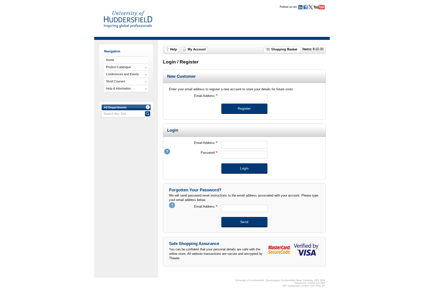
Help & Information (118, 88)
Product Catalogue (118, 67)
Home (110, 60)
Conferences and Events (122, 74)
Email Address (192, 96)
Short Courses (115, 81)
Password (192, 152)
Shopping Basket (284, 49)
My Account (197, 49)
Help (173, 49)
